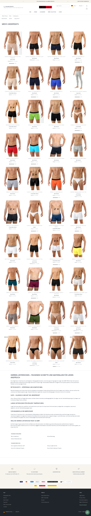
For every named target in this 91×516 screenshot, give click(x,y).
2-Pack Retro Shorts (12, 93)
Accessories (42, 12)
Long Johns (16, 18)
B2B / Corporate (44, 497)
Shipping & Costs (6, 495)
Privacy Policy (82, 497)
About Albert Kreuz (45, 495)
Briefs (10, 18)
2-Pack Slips (34, 364)
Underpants (15, 16)
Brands (42, 500)
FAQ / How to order (7, 504)
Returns (5, 497)
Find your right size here (52, 445)
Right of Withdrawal (83, 502)
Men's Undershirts (15, 436)
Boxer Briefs (4, 18)
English (80, 5)
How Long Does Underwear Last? (18, 445)
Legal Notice (81, 495)
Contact (5, 506)
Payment (5, 502)
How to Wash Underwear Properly (54, 448)
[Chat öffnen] (87, 512)
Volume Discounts (45, 502)
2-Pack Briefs (78, 126)
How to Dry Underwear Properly (17, 448)
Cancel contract (83, 505)
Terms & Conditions (83, 500)
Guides (60, 12)
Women (35, 12)
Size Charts (5, 500)
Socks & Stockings (51, 436)
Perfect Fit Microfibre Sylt (16, 439)
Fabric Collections (52, 12)
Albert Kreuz (5, 16)
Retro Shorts (12, 59)
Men (30, 12)
